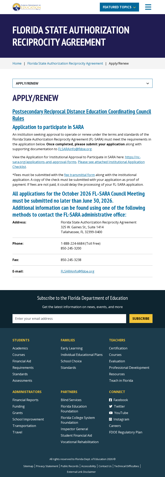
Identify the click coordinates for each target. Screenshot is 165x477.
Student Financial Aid (76, 435)
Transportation (24, 426)
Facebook (120, 400)
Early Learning (72, 348)
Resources (117, 374)
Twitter (119, 406)
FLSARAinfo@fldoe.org (75, 149)
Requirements (23, 367)
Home (17, 63)
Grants (17, 413)
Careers (115, 426)
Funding (18, 406)
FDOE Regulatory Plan (125, 432)
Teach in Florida (121, 380)
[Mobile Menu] (148, 7)
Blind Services (71, 400)
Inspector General (74, 429)
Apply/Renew (27, 83)
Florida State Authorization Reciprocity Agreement (65, 63)
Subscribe (140, 318)
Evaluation (117, 361)
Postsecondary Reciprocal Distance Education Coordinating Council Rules (81, 115)
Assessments (22, 380)
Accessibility (88, 466)
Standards (20, 374)
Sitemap (28, 466)
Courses (18, 354)
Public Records (70, 466)
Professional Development (129, 367)
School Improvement (28, 419)
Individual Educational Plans (82, 354)
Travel (17, 432)
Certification (118, 348)
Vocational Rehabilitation (80, 442)
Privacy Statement (47, 466)
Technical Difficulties (126, 466)
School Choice (71, 361)
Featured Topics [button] (117, 7)
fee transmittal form (79, 175)
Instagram (121, 419)
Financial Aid (21, 361)
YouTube (121, 413)
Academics (20, 348)
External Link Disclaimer (81, 472)
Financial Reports (25, 400)
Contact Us (105, 466)
